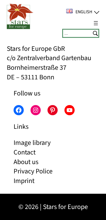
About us (26, 162)
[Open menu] (95, 23)
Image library (32, 143)
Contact (25, 152)
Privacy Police (33, 171)
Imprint (24, 181)
